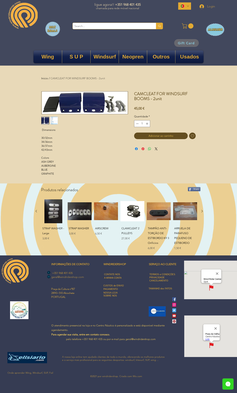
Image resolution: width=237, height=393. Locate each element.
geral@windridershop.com (67, 277)
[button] (188, 26)
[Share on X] (156, 149)
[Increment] (147, 123)
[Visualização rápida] (53, 211)
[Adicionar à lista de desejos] (192, 136)
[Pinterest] (174, 321)
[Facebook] (174, 299)
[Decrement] (137, 123)
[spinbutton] (142, 123)
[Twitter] (174, 310)
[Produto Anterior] (36, 211)
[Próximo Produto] (202, 211)
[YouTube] (174, 316)
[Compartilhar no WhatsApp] (149, 149)
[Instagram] (174, 305)
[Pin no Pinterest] (143, 149)
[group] (119, 225)
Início (44, 78)
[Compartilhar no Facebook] (136, 149)
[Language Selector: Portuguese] (184, 6)
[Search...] (159, 26)
